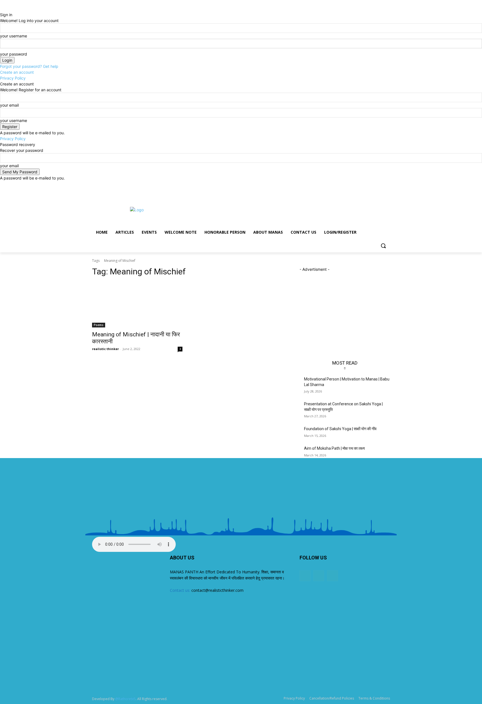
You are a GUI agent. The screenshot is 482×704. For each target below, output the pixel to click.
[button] (383, 245)
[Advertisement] (282, 209)
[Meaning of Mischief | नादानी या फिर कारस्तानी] (137, 304)
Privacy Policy (13, 78)
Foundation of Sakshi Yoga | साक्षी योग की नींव (340, 429)
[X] (379, 185)
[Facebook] (371, 185)
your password (13, 54)
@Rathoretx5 (125, 698)
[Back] (1, 8)
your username (13, 35)
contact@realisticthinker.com (217, 590)
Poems (98, 325)
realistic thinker (105, 349)
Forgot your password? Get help (29, 66)
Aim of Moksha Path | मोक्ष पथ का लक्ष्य (334, 448)
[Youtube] (387, 185)
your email (9, 105)
